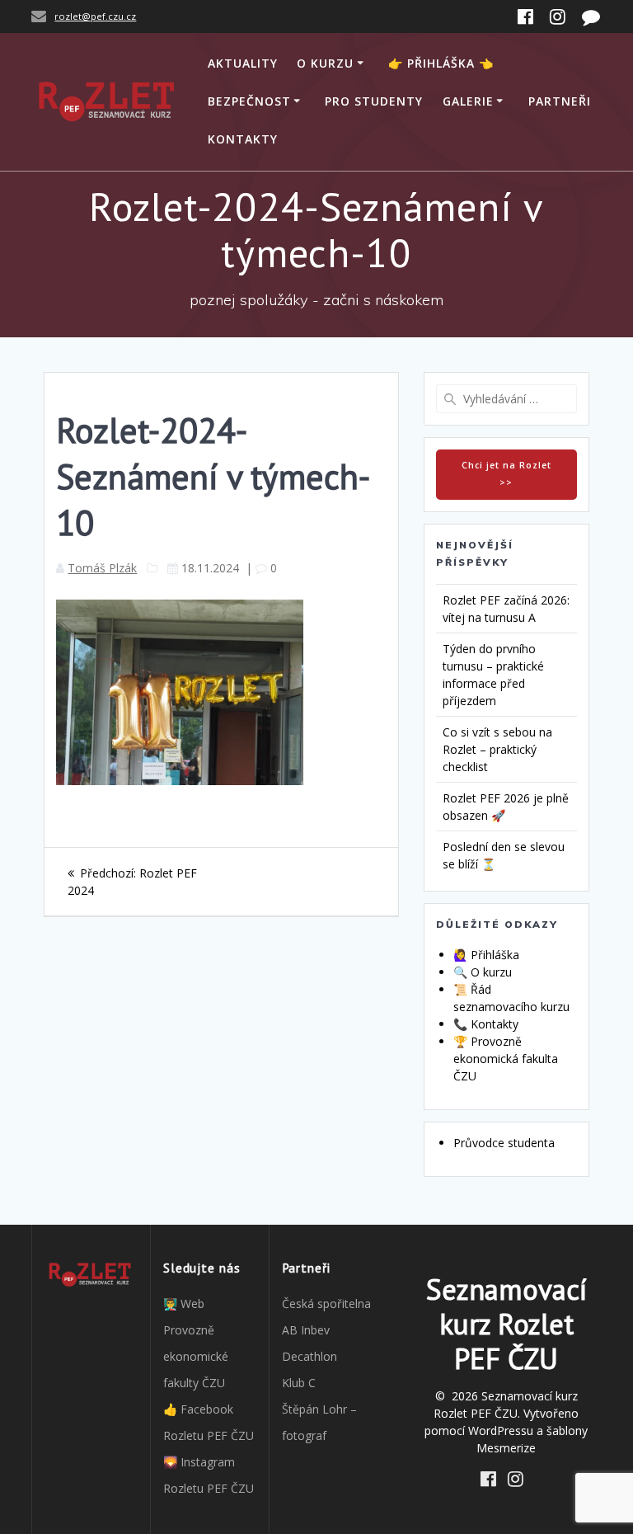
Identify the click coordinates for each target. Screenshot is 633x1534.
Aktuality (243, 63)
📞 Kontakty (485, 1024)
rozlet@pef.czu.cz (95, 16)
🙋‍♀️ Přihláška (486, 954)
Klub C (299, 1382)
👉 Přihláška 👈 (441, 63)
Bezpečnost (249, 101)
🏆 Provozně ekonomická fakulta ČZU (505, 1058)
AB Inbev (306, 1330)
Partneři (559, 101)
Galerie (468, 101)
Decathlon (309, 1356)
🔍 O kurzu (482, 972)
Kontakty (243, 139)
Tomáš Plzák (102, 568)
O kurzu (325, 63)
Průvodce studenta (504, 1142)
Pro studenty (374, 101)
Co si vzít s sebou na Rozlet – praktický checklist (497, 749)
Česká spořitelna (326, 1303)
